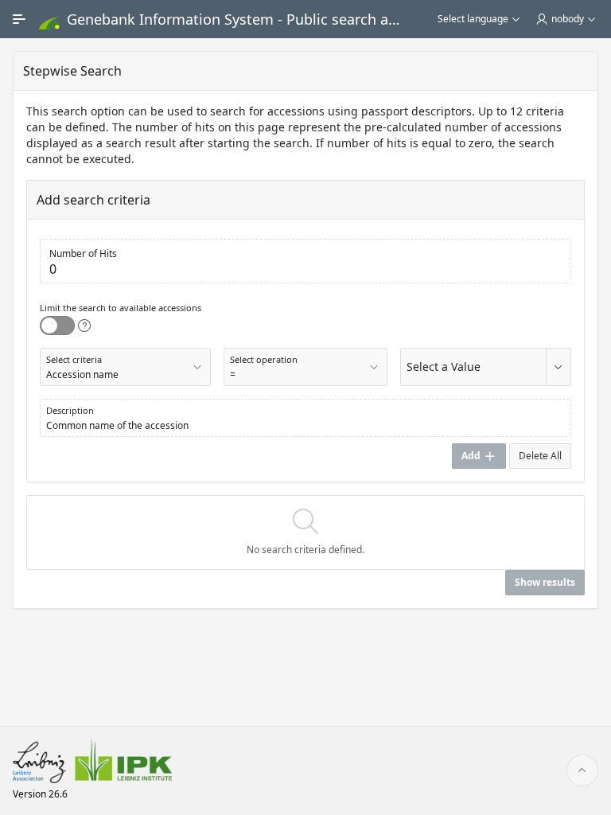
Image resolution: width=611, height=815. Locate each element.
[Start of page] (582, 770)
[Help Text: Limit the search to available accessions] (84, 325)
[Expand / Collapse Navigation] (19, 19)
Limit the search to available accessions (120, 308)
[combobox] (473, 375)
